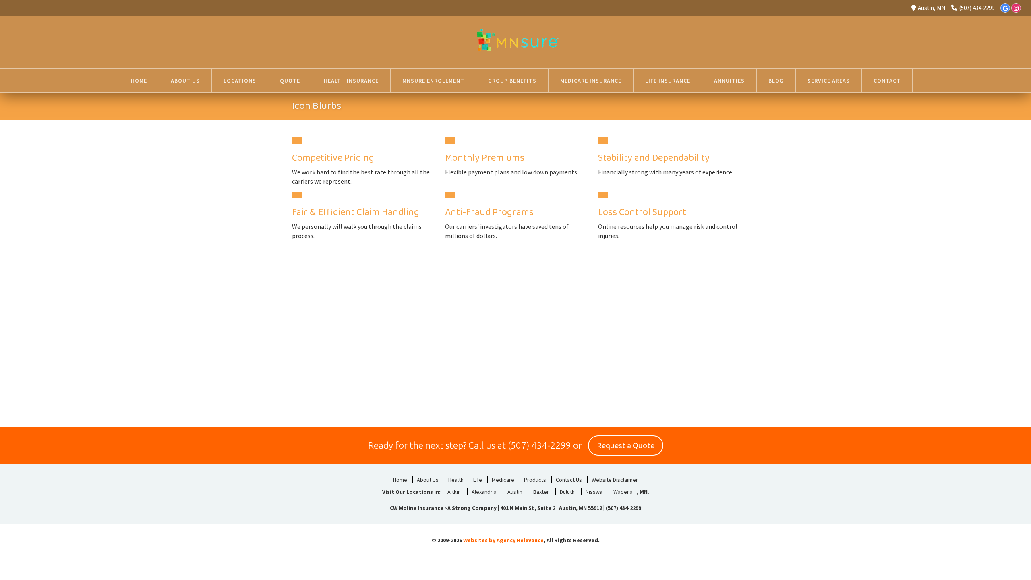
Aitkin (454, 491)
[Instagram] (1016, 8)
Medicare (503, 479)
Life (477, 479)
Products (535, 479)
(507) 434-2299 (976, 8)
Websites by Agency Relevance (503, 540)
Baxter (541, 491)
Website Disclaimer (615, 479)
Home (400, 479)
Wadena (623, 491)
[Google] (1005, 8)
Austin (514, 491)
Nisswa (594, 491)
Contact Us (569, 479)
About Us (428, 479)
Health (456, 479)
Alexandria (484, 491)
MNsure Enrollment (433, 80)
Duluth (567, 491)
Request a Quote (625, 445)
